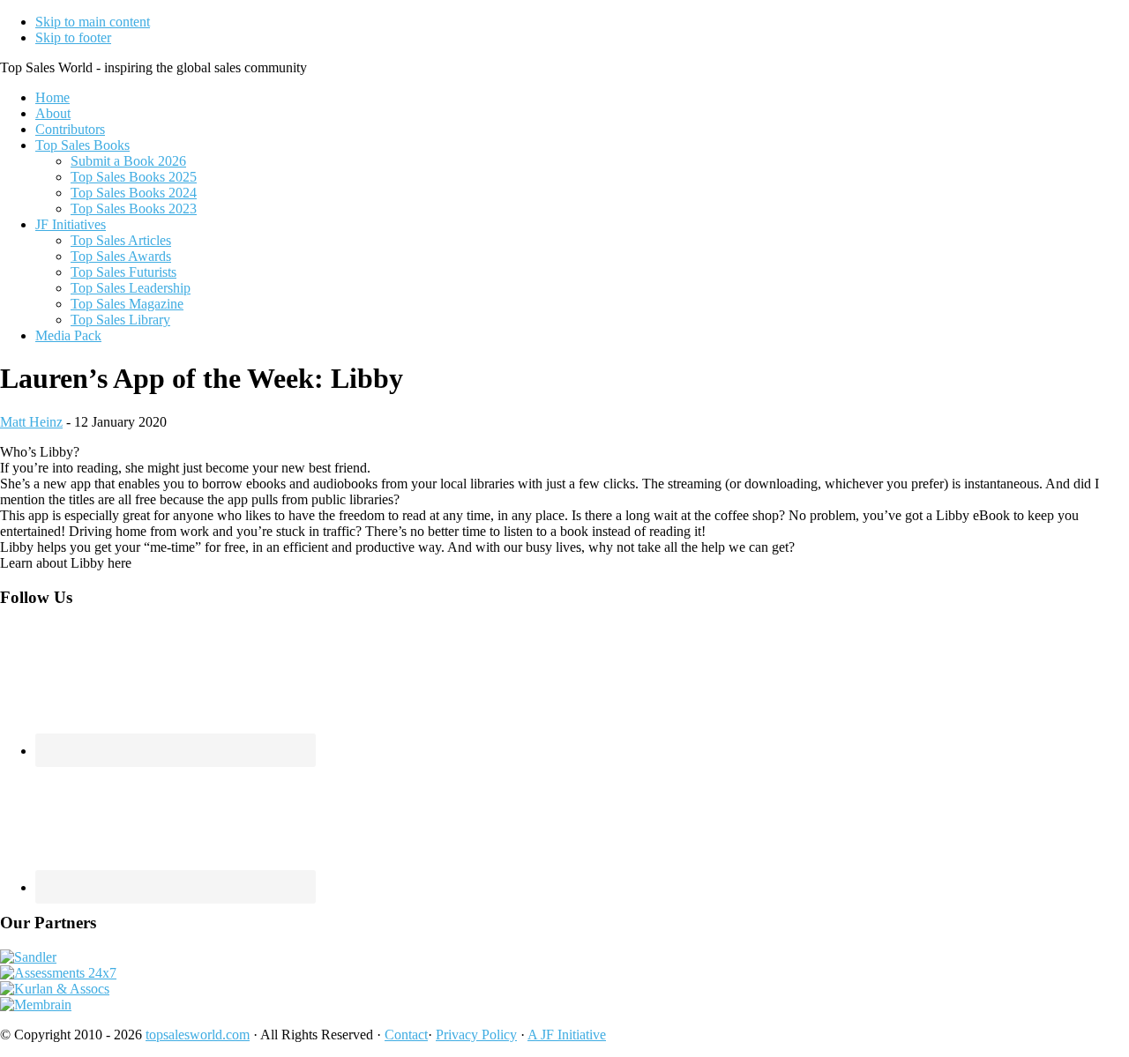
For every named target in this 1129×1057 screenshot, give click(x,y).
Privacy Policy (476, 1034)
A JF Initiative (566, 1034)
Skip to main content (92, 21)
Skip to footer (73, 37)
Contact (406, 1034)
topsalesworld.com (198, 1034)
